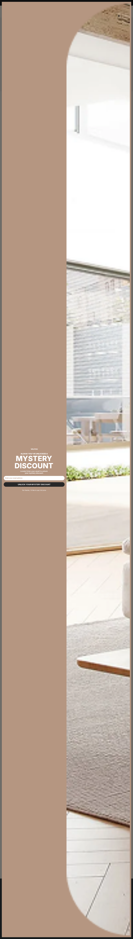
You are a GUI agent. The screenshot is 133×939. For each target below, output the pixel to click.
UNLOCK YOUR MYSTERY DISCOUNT (34, 484)
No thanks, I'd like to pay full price (34, 490)
